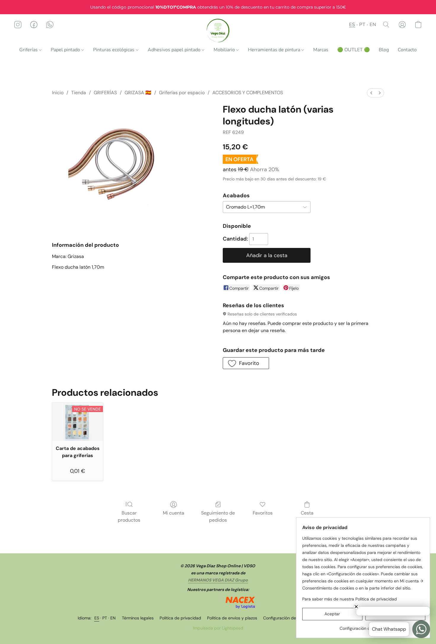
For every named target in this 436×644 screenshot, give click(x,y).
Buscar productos (129, 516)
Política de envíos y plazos (232, 618)
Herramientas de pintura (274, 50)
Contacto (407, 50)
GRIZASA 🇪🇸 (138, 92)
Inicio (57, 92)
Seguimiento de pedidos (218, 516)
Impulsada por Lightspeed (218, 628)
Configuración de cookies (287, 618)
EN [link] (113, 618)
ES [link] (96, 618)
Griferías (29, 50)
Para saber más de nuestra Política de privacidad (349, 599)
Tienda (78, 92)
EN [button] (373, 24)
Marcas (320, 50)
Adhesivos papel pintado (175, 50)
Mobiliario (225, 50)
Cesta (307, 513)
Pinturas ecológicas (114, 50)
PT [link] (104, 618)
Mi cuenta (173, 513)
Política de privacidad (180, 618)
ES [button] (352, 24)
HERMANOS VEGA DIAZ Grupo (218, 580)
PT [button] (362, 24)
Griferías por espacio (182, 92)
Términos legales (138, 618)
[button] (218, 30)
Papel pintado (66, 50)
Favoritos (263, 513)
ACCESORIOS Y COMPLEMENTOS (247, 92)
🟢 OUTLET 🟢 (353, 50)
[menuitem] (371, 93)
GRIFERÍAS (105, 92)
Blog (384, 50)
